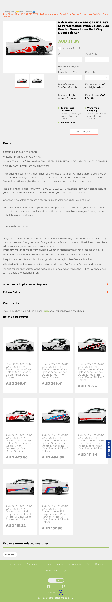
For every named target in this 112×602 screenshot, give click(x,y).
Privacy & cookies (54, 564)
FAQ (88, 564)
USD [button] (52, 580)
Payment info (33, 564)
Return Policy (12, 292)
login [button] (46, 311)
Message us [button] (108, 449)
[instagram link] (64, 587)
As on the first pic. (72, 48)
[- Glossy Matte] (97, 59)
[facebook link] (48, 587)
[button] (22, 81)
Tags (64, 570)
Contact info (15, 564)
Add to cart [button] (83, 131)
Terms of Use (74, 564)
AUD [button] (60, 580)
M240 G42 (10, 554)
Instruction (51, 570)
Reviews (99, 564)
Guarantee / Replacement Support (25, 284)
